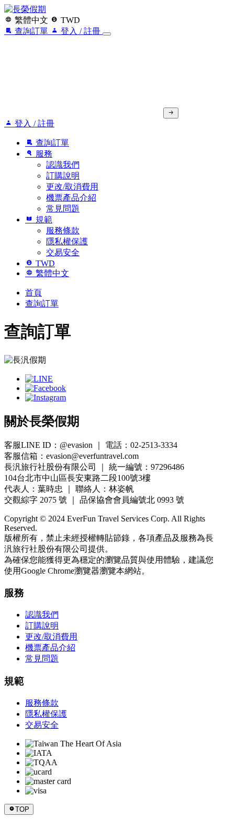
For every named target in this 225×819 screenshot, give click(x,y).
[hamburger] (107, 33)
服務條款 (63, 230)
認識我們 (63, 164)
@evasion (76, 445)
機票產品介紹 (71, 197)
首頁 (33, 292)
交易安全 (63, 252)
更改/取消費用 (72, 186)
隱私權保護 (67, 241)
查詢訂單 (42, 303)
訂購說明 (63, 175)
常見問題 (63, 208)
